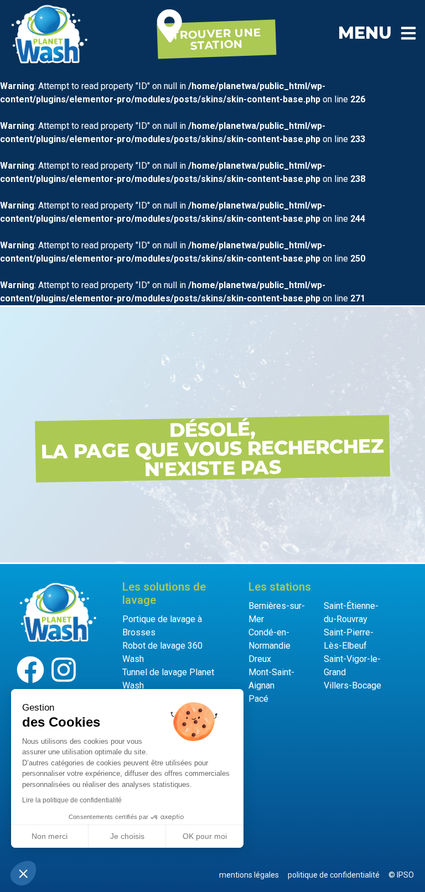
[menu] (408, 33)
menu (365, 33)
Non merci (50, 836)
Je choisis (127, 836)
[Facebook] (30, 670)
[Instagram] (63, 670)
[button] (23, 873)
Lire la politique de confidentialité (72, 800)
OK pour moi (205, 836)
